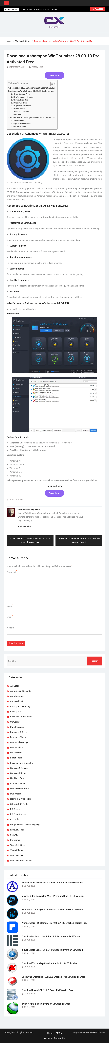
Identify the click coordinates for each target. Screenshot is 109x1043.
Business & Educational (21, 716)
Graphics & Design (19, 768)
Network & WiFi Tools (20, 799)
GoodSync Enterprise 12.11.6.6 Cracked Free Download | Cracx (53, 977)
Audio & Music (17, 701)
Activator (14, 686)
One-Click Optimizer (21, 112)
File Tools (18, 115)
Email (9, 617)
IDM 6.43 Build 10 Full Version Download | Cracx (46, 1003)
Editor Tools (16, 757)
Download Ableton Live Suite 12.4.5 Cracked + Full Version (51, 936)
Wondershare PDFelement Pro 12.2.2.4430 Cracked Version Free (55, 923)
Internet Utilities (17, 783)
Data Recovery (17, 727)
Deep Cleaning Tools (22, 94)
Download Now (20, 126)
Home (50, 1033)
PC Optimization (18, 814)
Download (54, 75)
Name (9, 606)
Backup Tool (16, 711)
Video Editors (16, 850)
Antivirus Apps (17, 696)
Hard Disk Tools (18, 778)
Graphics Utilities (18, 773)
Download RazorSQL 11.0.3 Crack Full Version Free (48, 990)
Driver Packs (16, 752)
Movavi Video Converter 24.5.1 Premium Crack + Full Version (53, 896)
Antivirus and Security (20, 691)
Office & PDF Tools (19, 804)
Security (14, 835)
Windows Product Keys (21, 860)
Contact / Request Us (54, 1038)
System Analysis (20, 103)
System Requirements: (22, 124)
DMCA (59, 1033)
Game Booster (19, 109)
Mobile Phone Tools (19, 788)
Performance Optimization (24, 97)
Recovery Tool (17, 830)
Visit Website (24, 526)
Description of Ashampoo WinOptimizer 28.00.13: (32, 88)
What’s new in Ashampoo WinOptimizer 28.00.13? (32, 117)
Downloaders (16, 747)
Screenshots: (19, 121)
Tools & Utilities (16, 499)
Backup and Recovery (20, 706)
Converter (14, 722)
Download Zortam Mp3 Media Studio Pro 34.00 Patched (50, 963)
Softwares (15, 840)
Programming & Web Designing (24, 824)
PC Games (15, 809)
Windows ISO (16, 855)
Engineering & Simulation (22, 763)
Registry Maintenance (22, 106)
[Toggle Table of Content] (51, 84)
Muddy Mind (37, 67)
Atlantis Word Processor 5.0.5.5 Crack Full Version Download (52, 882)
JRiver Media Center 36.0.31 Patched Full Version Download (52, 950)
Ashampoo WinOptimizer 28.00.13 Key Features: (32, 91)
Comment (11, 572)
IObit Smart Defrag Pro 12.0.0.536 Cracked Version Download (53, 909)
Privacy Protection (21, 100)
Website (10, 627)
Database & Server (19, 732)
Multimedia (15, 793)
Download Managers (20, 742)
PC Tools (14, 819)
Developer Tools (18, 737)
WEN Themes (98, 1032)
